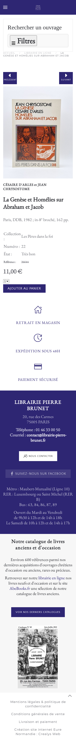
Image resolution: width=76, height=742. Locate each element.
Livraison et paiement (38, 722)
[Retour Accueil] (38, 7)
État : (8, 254)
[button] (5, 7)
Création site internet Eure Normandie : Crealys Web (38, 732)
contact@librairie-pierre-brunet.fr (46, 437)
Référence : (10, 262)
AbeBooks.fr (20, 588)
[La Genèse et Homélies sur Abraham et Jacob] (38, 131)
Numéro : (12, 246)
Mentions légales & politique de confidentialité (38, 704)
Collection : (12, 236)
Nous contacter (41, 456)
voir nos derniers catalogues (38, 612)
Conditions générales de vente (38, 714)
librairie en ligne (51, 578)
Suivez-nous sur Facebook (40, 474)
